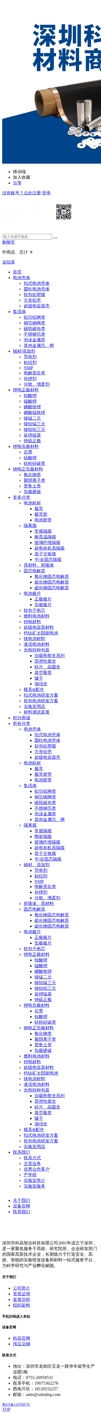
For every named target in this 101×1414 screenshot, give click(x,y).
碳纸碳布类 (34, 328)
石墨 (28, 452)
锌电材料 (32, 621)
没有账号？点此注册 (21, 193)
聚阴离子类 (34, 480)
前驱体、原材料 (39, 903)
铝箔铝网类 (34, 317)
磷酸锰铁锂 (34, 412)
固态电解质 (34, 571)
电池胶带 (43, 520)
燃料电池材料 (37, 616)
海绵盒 (40, 684)
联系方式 (32, 1158)
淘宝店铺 (21, 1344)
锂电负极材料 (26, 446)
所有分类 (21, 723)
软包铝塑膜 (34, 294)
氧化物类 (32, 474)
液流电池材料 (37, 644)
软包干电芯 (34, 610)
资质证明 (21, 1294)
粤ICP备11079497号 (16, 1404)
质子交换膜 (45, 554)
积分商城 (21, 717)
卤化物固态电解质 (51, 587)
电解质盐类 (34, 373)
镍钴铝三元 (34, 429)
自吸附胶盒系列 (49, 655)
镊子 (38, 678)
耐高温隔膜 (45, 537)
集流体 (19, 311)
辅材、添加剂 (37, 864)
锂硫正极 (32, 440)
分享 (17, 183)
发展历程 (21, 1299)
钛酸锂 (30, 457)
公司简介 (21, 1288)
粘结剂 (30, 362)
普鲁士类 (32, 486)
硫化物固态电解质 (51, 582)
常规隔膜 (43, 531)
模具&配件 (34, 689)
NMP (28, 368)
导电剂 (30, 357)
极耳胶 (40, 514)
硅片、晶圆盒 (47, 667)
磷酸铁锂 (32, 407)
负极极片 (43, 604)
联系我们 (21, 1152)
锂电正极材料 (26, 390)
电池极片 (32, 593)
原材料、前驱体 (39, 565)
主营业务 (32, 1163)
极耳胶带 (43, 774)
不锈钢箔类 (34, 334)
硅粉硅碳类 (34, 463)
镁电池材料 (34, 638)
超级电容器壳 (37, 306)
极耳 (38, 508)
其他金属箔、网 (39, 345)
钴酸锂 (30, 395)
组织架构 (21, 1305)
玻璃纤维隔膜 (47, 542)
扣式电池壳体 (37, 283)
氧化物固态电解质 (51, 576)
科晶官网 (21, 1338)
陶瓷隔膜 (43, 836)
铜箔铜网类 (34, 323)
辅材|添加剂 (24, 351)
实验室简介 (34, 1180)
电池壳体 (21, 277)
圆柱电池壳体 (37, 289)
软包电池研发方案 (41, 701)
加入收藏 (21, 177)
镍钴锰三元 (34, 424)
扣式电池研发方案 (41, 695)
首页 (17, 272)
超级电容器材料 (39, 627)
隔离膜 (30, 525)
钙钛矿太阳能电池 (41, 633)
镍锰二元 (32, 418)
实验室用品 (34, 706)
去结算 (8, 262)
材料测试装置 (37, 712)
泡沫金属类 (34, 340)
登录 (46, 193)
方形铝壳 (32, 300)
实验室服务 (34, 1186)
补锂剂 (30, 378)
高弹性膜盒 (45, 661)
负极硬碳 (32, 491)
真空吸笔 (43, 672)
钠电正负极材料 (28, 469)
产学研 (30, 1175)
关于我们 (21, 1200)
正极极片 (43, 599)
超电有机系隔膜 (49, 548)
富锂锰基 (32, 435)
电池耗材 (32, 503)
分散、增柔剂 (37, 384)
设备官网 (21, 1206)
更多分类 (21, 497)
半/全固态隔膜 (47, 559)
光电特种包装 (37, 650)
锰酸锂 (30, 401)
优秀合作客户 (37, 1169)
